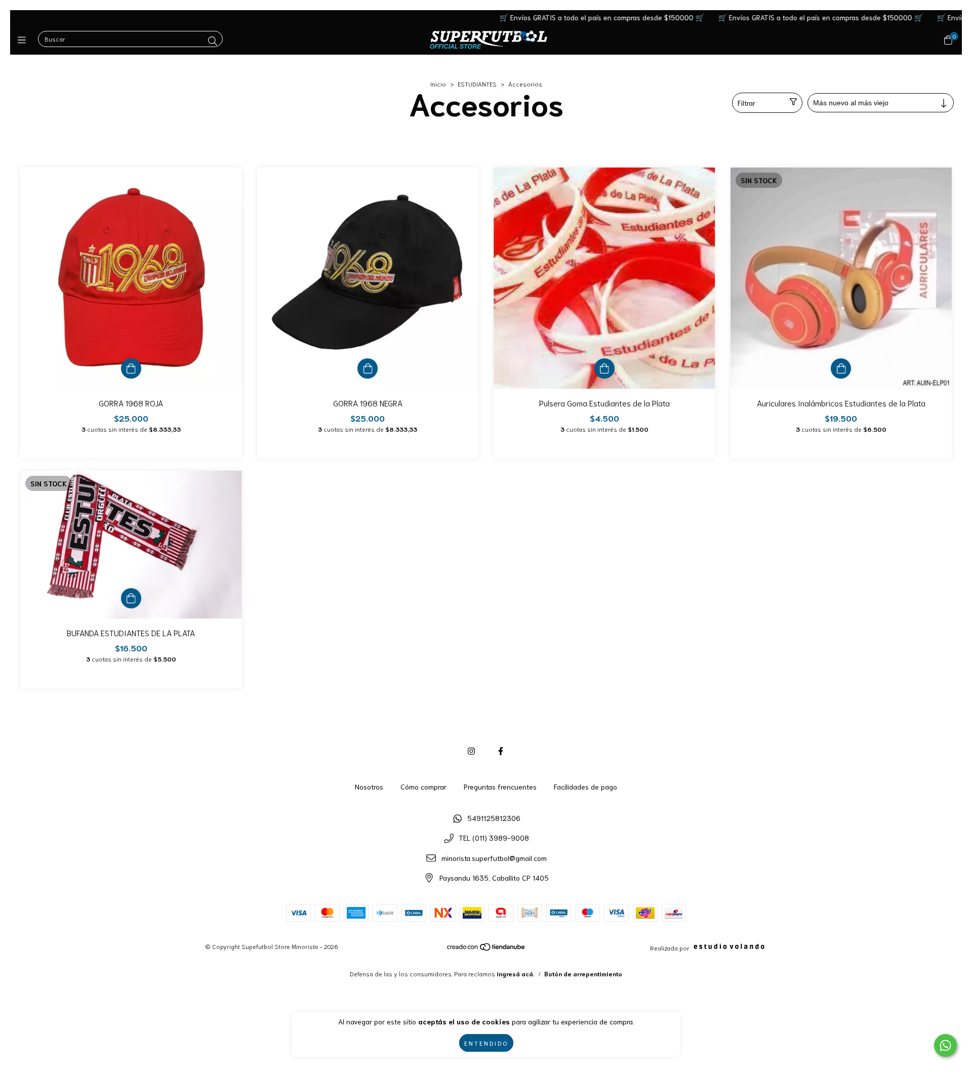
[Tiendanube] (486, 949)
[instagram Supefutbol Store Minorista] (471, 750)
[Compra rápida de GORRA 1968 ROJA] (131, 368)
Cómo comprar (423, 786)
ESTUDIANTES (477, 84)
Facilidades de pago (585, 786)
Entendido (486, 1043)
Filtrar (746, 102)
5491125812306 (493, 817)
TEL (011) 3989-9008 (494, 837)
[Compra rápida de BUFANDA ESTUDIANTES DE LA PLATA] (131, 598)
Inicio (438, 84)
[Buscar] (212, 40)
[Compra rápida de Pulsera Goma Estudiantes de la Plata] (604, 368)
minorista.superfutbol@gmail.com (494, 857)
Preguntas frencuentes (500, 786)
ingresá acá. (516, 973)
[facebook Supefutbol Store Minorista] (500, 750)
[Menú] (24, 39)
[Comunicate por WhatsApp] (945, 1045)
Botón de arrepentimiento (583, 973)
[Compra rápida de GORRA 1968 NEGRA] (367, 368)
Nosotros (369, 786)
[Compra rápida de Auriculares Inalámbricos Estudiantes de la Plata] (841, 368)
